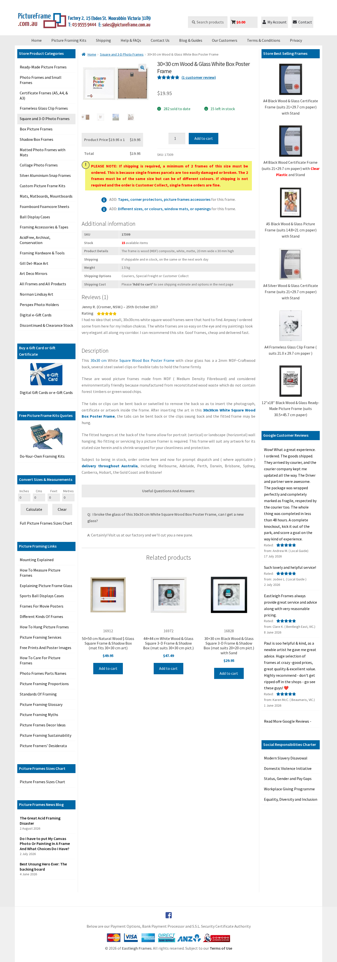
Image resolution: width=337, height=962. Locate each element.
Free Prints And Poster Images (45, 647)
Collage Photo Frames (39, 165)
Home (36, 40)
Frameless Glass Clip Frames (44, 108)
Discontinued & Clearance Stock (46, 325)
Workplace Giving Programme (289, 788)
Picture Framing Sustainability (45, 735)
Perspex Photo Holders (39, 304)
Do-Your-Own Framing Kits (42, 456)
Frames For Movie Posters (41, 606)
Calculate (34, 509)
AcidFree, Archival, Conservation (35, 240)
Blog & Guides (190, 40)
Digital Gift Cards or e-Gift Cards (46, 392)
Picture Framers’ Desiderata (43, 745)
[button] (142, 68)
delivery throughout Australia (110, 465)
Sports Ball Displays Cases (42, 595)
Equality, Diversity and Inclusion (290, 799)
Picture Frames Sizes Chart (42, 781)
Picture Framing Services (40, 637)
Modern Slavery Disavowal (285, 758)
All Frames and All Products (43, 283)
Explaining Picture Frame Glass (46, 585)
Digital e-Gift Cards (36, 314)
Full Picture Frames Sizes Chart (46, 523)
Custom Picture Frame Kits (42, 185)
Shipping (103, 40)
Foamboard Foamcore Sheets (44, 206)
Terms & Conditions (263, 40)
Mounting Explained (37, 559)
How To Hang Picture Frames (44, 626)
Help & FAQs (131, 40)
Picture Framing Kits (68, 40)
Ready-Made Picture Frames (43, 66)
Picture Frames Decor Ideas (43, 724)
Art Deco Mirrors (33, 273)
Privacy (296, 40)
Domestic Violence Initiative (288, 768)
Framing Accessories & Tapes (44, 227)
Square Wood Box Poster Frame (146, 360)
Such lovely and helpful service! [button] (290, 567)
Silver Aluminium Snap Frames (45, 175)
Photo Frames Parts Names (43, 673)
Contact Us (160, 40)
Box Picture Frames (36, 128)
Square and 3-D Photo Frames (45, 118)
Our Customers (224, 40)
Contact (305, 22)
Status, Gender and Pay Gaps (288, 778)
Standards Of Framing (38, 694)
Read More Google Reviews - (287, 721)
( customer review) (199, 77)
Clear (62, 509)
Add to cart (203, 138)
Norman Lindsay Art (36, 294)
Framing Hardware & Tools (42, 252)
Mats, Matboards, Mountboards (46, 196)
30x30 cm (99, 360)
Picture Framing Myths (39, 714)
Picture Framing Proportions (44, 683)
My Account (277, 22)
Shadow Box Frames (36, 139)
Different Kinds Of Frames (41, 616)
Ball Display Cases (35, 216)
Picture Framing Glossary (41, 704)
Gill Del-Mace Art (34, 263)
